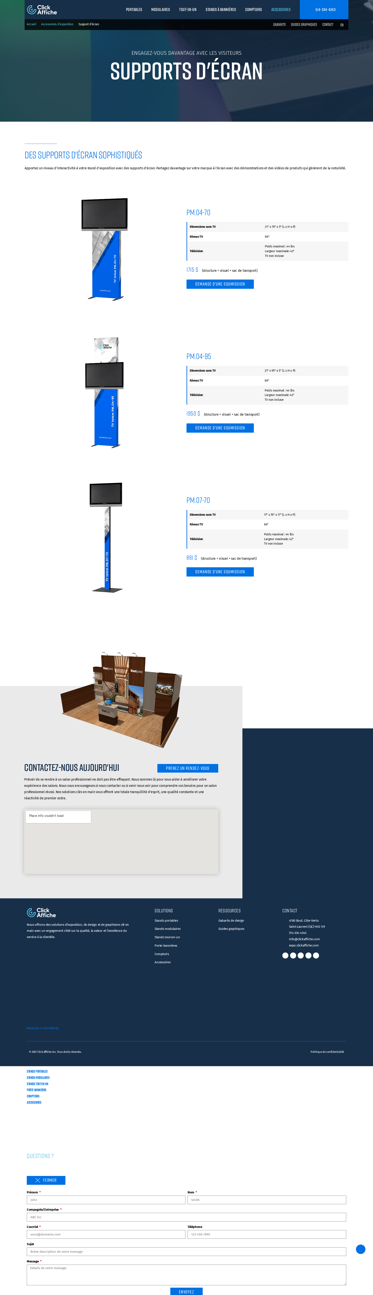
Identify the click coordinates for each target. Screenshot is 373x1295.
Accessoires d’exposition (57, 24)
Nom (191, 1192)
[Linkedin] (293, 955)
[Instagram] (301, 955)
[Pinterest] (316, 955)
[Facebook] (285, 955)
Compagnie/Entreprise (43, 1210)
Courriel (33, 1227)
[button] (136, 9)
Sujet (30, 1244)
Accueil (31, 24)
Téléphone (195, 1227)
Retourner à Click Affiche (43, 1028)
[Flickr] (308, 955)
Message (33, 1261)
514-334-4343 (325, 9)
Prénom (33, 1192)
